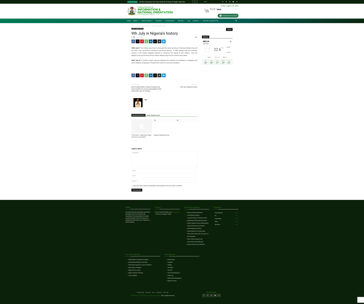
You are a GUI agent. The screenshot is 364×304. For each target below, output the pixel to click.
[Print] (159, 41)
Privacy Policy (140, 292)
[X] (138, 41)
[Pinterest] (142, 41)
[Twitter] (226, 1)
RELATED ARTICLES (138, 115)
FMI (134, 37)
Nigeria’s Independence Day (161, 135)
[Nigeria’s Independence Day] (164, 126)
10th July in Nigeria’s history (188, 87)
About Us (148, 292)
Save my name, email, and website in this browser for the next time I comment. (157, 185)
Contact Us (159, 292)
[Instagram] (229, 1)
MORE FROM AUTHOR (153, 115)
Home (133, 26)
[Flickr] (236, 1)
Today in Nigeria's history (143, 26)
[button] (236, 21)
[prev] (193, 2)
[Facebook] (222, 1)
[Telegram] (164, 41)
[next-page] (135, 141)
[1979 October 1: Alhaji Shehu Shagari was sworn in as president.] (141, 126)
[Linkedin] (151, 41)
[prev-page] (132, 141)
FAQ (153, 292)
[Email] (155, 41)
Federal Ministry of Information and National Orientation (146, 295)
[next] (196, 2)
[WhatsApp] (146, 41)
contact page (176, 212)
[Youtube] (233, 1)
